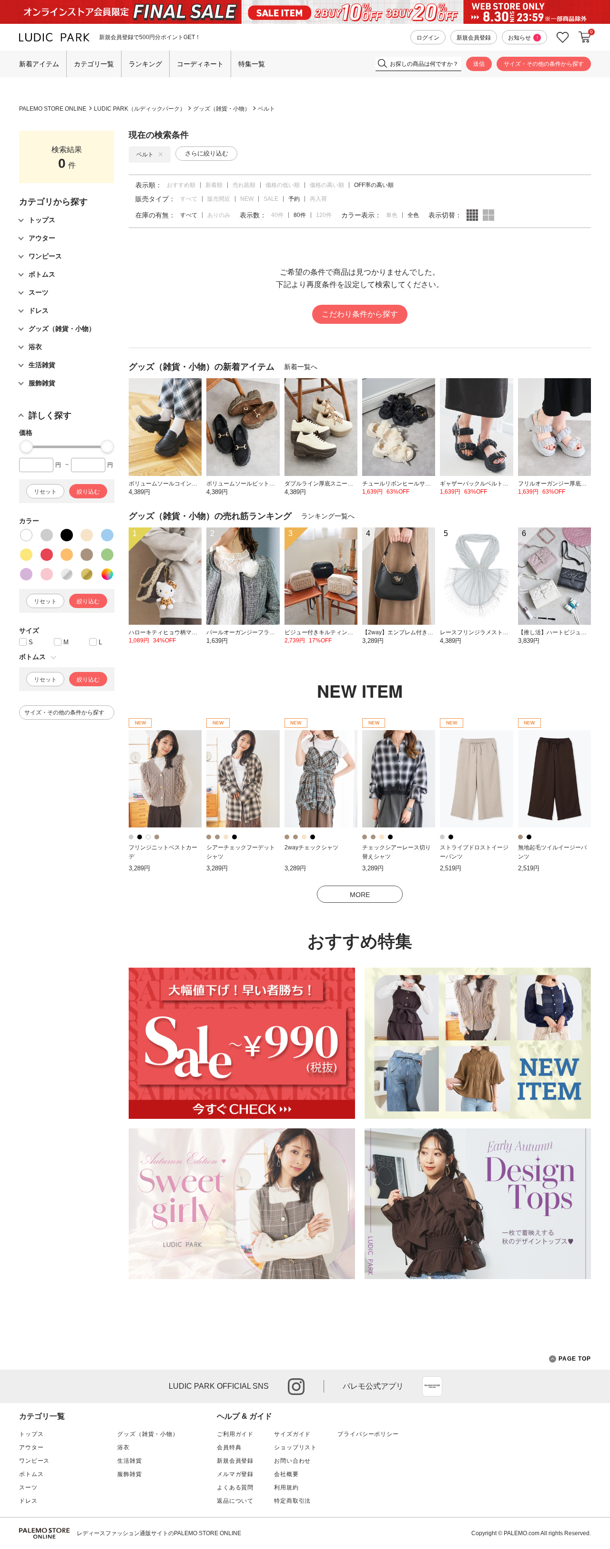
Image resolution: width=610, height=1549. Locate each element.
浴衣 (123, 1447)
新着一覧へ (300, 366)
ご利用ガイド (235, 1434)
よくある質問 (235, 1487)
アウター (31, 1447)
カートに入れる (585, 37)
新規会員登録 (474, 37)
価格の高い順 (327, 185)
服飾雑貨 (129, 1474)
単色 (391, 215)
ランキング (145, 64)
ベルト (266, 109)
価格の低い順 (282, 185)
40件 (277, 215)
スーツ (28, 1487)
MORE (360, 894)
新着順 (214, 185)
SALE (271, 199)
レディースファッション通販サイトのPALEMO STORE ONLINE (159, 1533)
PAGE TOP (575, 1358)
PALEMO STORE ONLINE (52, 109)
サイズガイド (292, 1434)
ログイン (428, 37)
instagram (296, 1386)
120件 (324, 215)
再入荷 (318, 199)
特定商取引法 (292, 1500)
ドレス (28, 1500)
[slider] (26, 446)
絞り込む (88, 491)
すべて (188, 199)
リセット (45, 491)
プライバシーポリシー (367, 1434)
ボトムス (31, 1474)
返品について (235, 1500)
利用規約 (286, 1487)
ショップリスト (295, 1447)
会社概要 (286, 1474)
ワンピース (34, 1460)
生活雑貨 (129, 1460)
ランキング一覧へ (328, 516)
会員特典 (229, 1447)
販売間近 (218, 199)
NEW (247, 199)
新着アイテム (39, 64)
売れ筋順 (244, 185)
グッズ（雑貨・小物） (221, 109)
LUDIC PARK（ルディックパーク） (139, 109)
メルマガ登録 (235, 1474)
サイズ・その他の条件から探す (544, 64)
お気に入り (563, 37)
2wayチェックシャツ (311, 847)
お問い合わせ (292, 1460)
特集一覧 (251, 64)
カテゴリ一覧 (94, 64)
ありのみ (218, 215)
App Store (432, 1386)
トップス (31, 1434)
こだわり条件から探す (360, 314)
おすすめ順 (181, 185)
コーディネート (200, 64)
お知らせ (523, 37)
